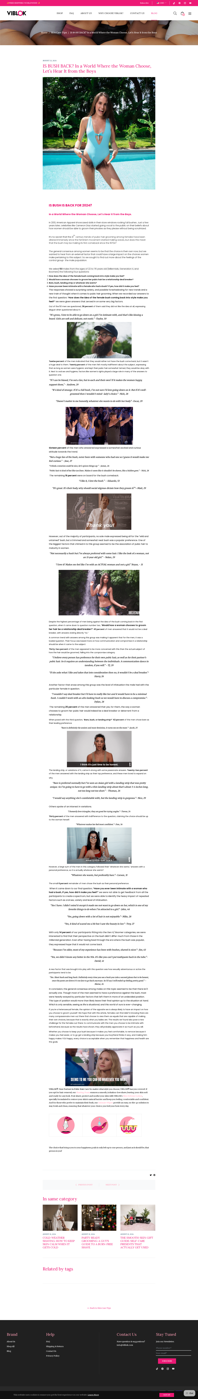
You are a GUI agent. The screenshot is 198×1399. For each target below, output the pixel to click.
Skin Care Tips (59, 32)
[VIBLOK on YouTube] (190, 3)
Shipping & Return (55, 1346)
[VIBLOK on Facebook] (174, 3)
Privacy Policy (52, 1356)
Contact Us (51, 1351)
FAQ (48, 1341)
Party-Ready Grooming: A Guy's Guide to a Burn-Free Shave (97, 1242)
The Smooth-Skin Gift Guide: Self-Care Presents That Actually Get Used (136, 1242)
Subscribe (144, 3)
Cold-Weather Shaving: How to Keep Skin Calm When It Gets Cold (59, 1242)
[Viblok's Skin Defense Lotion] (99, 1125)
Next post (111, 1185)
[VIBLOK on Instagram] (185, 3)
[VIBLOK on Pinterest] (179, 3)
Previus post (85, 1185)
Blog (9, 1351)
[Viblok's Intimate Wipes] (66, 1125)
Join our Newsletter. (165, 1341)
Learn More (93, 1395)
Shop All (10, 1346)
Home (44, 32)
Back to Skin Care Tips (100, 1308)
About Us (11, 1341)
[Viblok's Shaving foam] (128, 1125)
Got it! (166, 1395)
